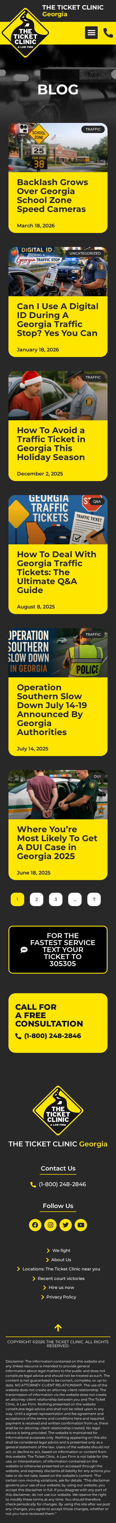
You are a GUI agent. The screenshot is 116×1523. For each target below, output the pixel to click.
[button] (91, 32)
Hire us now (61, 1287)
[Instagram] (50, 1225)
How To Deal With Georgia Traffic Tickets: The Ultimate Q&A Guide (57, 572)
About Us (61, 1259)
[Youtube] (81, 1225)
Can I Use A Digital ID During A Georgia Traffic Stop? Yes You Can (58, 319)
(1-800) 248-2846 (52, 1036)
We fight (61, 1250)
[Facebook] (35, 1225)
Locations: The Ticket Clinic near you (61, 1269)
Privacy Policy (61, 1297)
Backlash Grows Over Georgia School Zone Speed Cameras (52, 195)
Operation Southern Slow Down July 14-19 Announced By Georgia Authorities (52, 709)
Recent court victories (61, 1278)
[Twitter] (65, 1225)
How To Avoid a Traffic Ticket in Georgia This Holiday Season (51, 443)
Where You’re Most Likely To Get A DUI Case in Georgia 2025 (57, 842)
